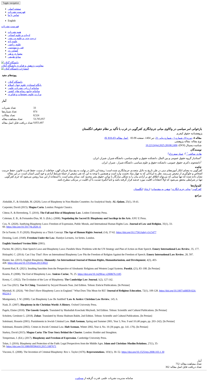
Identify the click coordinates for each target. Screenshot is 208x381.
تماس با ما (13, 15)
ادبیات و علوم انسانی (19, 35)
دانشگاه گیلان (15, 82)
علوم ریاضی (14, 44)
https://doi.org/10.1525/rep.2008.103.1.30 (143, 352)
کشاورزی (13, 50)
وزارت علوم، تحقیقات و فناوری (24, 94)
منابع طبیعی (14, 56)
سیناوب (79, 378)
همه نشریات (14, 32)
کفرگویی (197, 189)
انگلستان (138, 189)
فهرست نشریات (16, 12)
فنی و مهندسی (16, 47)
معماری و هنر (15, 53)
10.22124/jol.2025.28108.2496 (161, 145)
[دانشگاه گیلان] (10, 62)
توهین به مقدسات (160, 189)
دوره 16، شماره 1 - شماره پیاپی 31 (174, 138)
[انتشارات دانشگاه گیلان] (15, 68)
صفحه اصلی (14, 8)
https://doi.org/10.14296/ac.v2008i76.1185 (99, 274)
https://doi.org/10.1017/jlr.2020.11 (23, 226)
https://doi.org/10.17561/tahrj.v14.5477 (136, 232)
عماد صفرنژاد (176, 154)
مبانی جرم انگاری (181, 189)
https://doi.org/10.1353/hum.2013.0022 (28, 263)
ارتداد (147, 189)
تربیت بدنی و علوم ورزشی (22, 38)
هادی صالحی (194, 154)
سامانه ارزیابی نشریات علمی (23, 88)
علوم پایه (12, 41)
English (12, 20)
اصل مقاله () (116, 138)
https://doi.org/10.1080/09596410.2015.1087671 (31, 346)
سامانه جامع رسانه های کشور (24, 91)
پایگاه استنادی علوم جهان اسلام (24, 85)
